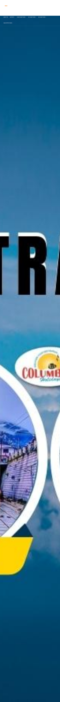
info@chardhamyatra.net (7, 1)
